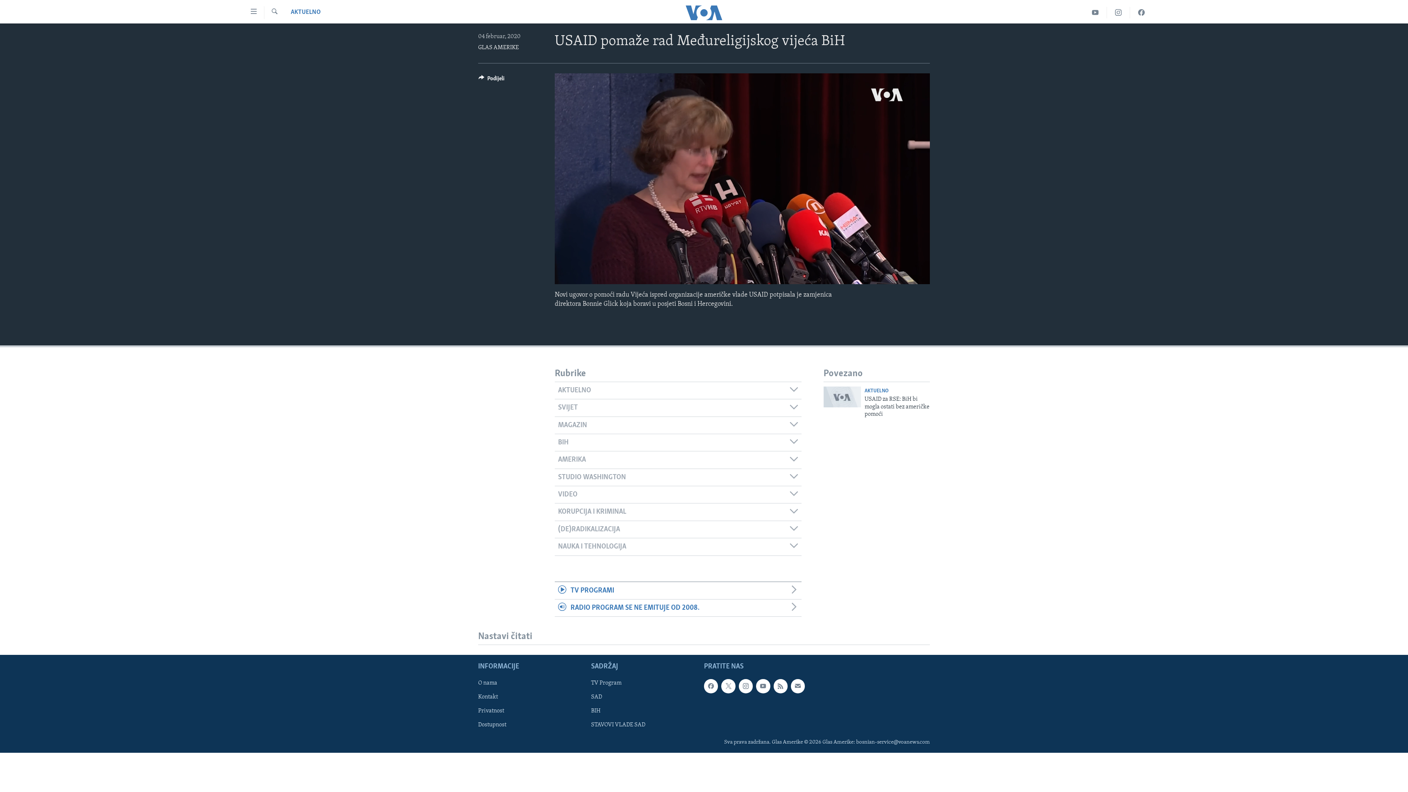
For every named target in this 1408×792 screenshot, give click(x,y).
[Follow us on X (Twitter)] (728, 686)
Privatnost (491, 711)
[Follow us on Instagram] (746, 686)
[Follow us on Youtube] (763, 686)
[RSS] (781, 686)
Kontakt (488, 697)
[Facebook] (1141, 12)
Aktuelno (306, 12)
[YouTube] (1095, 12)
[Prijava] (798, 686)
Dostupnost (492, 725)
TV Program (606, 683)
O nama (487, 683)
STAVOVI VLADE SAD (618, 725)
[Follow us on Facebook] (711, 686)
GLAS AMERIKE (498, 48)
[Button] (491, 80)
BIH (596, 711)
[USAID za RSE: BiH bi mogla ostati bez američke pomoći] (842, 396)
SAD (596, 697)
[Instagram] (1118, 12)
